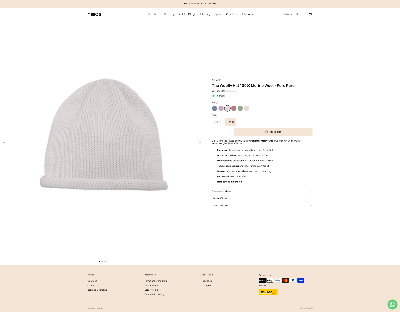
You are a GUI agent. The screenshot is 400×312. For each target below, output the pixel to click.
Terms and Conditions (156, 280)
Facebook (207, 280)
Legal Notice (151, 289)
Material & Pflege (219, 198)
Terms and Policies (95, 308)
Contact (92, 285)
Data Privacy (151, 285)
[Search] (296, 14)
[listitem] (214, 108)
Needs (309, 308)
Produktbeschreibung (221, 191)
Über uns (92, 280)
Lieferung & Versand (220, 205)
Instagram (207, 285)
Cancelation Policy (154, 294)
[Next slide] (396, 3)
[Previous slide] (3, 3)
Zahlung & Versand (97, 289)
